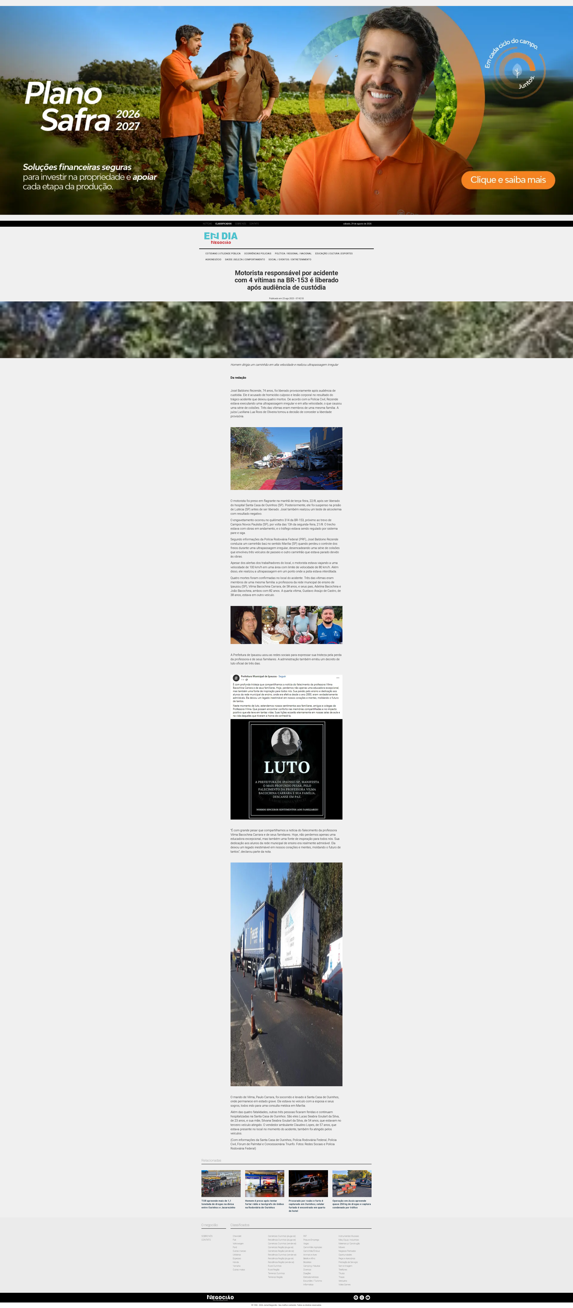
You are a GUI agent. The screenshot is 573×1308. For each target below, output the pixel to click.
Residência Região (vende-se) (281, 1262)
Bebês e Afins (309, 1258)
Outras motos (239, 1269)
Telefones (343, 1269)
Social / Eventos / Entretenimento (290, 259)
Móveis (342, 1247)
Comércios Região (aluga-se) (280, 1247)
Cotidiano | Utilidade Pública (223, 253)
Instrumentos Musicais (349, 1236)
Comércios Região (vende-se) (281, 1251)
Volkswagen (238, 1243)
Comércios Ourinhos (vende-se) (282, 1243)
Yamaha (236, 1266)
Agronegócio (213, 259)
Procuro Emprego (311, 1240)
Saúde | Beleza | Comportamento (245, 259)
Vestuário (343, 1281)
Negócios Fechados (347, 1251)
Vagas (306, 1243)
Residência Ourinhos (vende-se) (282, 1255)
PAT (305, 1236)
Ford (235, 1247)
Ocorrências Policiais (257, 253)
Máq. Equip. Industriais (349, 1240)
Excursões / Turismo (312, 1281)
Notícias (207, 224)
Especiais (237, 1258)
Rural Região (273, 1269)
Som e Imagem (345, 1266)
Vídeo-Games (345, 1284)
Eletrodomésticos (311, 1277)
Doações (307, 1273)
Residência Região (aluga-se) (281, 1258)
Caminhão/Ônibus (311, 1251)
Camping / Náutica (311, 1266)
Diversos (307, 1269)
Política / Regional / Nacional (293, 253)
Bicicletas (307, 1262)
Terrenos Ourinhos (276, 1273)
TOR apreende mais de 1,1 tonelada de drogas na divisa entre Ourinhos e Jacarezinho (218, 1204)
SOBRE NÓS (206, 1236)
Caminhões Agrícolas (312, 1247)
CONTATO (206, 1240)
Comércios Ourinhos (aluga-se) (282, 1236)
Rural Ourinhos (275, 1266)
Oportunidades (345, 1255)
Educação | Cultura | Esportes (334, 253)
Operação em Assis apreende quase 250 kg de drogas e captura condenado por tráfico (351, 1204)
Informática (308, 1284)
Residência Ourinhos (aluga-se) (282, 1240)
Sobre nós (240, 224)
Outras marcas (239, 1251)
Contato (254, 224)
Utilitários (237, 1255)
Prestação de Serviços (348, 1262)
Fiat (234, 1240)
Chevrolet (237, 1236)
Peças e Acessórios (347, 1258)
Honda (236, 1262)
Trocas (342, 1277)
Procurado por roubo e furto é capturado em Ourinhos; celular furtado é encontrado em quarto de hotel (307, 1206)
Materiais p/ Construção (349, 1243)
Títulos (342, 1273)
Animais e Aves (310, 1255)
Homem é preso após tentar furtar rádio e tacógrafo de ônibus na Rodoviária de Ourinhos (264, 1204)
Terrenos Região (275, 1277)
